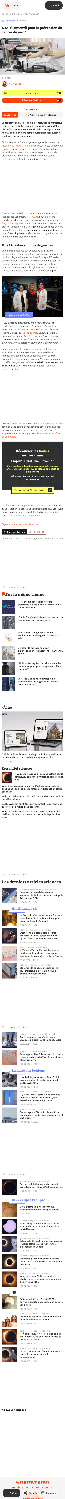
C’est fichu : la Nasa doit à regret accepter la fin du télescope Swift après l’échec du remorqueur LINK (38, 935)
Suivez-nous (10, 115)
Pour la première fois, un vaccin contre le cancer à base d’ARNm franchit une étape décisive (41, 1057)
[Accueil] (6, 5)
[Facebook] (32, 1488)
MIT (20, 538)
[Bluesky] (47, 1488)
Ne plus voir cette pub (14, 587)
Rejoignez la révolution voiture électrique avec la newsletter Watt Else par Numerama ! (39, 604)
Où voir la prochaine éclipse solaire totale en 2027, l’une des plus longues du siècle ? (41, 1261)
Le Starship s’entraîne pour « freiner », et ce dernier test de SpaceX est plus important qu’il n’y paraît (41, 918)
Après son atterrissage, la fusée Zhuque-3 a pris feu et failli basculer (40, 1038)
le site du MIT (30, 332)
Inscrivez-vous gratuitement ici (25, 515)
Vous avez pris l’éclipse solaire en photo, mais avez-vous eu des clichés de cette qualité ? (40, 1279)
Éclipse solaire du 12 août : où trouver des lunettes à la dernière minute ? (32, 798)
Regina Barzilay (10, 223)
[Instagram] (28, 1488)
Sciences (10, 20)
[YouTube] (13, 1488)
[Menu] (16, 5)
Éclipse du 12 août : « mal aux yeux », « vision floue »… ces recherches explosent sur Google (41, 1244)
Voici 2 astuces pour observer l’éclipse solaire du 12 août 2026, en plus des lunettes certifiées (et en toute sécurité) (32, 789)
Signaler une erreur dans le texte (20, 524)
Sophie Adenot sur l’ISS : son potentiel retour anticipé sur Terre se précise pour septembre (32, 805)
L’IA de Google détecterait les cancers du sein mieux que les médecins (40, 618)
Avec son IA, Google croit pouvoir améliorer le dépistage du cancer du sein (38, 635)
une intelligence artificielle (49, 423)
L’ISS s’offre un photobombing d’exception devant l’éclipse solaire (39, 1208)
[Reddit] (37, 1488)
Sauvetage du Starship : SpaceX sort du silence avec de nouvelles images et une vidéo (41, 1115)
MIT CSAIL (33, 216)
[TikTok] (18, 1488)
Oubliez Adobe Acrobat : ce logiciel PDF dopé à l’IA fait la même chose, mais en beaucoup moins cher (32, 756)
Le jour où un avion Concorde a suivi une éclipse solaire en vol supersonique (40, 1354)
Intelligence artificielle (40, 538)
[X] (23, 1488)
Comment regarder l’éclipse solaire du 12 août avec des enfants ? (41, 1318)
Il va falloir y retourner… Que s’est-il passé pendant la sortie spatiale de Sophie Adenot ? (40, 1080)
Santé (23, 20)
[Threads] (51, 1488)
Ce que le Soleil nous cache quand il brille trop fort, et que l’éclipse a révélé (41, 1185)
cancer (8, 538)
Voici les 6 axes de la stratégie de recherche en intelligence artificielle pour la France (38, 681)
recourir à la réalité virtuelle (16, 145)
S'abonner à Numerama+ (30, 490)
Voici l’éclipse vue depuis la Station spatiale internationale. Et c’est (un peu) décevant (39, 1226)
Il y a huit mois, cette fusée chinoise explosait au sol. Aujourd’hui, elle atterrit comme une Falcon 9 (40, 1097)
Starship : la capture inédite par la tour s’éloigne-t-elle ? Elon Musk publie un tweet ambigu (39, 970)
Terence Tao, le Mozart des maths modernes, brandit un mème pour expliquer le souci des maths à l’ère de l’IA (41, 953)
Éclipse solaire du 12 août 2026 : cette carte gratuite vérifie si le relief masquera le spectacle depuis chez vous (31, 814)
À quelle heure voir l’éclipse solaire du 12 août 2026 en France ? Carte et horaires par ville (39, 776)
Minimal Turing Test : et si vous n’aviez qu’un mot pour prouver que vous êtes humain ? (39, 666)
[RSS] (42, 1488)
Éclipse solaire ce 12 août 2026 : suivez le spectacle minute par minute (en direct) (41, 1302)
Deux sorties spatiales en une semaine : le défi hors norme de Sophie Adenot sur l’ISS (41, 895)
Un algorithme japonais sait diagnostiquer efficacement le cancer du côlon (40, 650)
